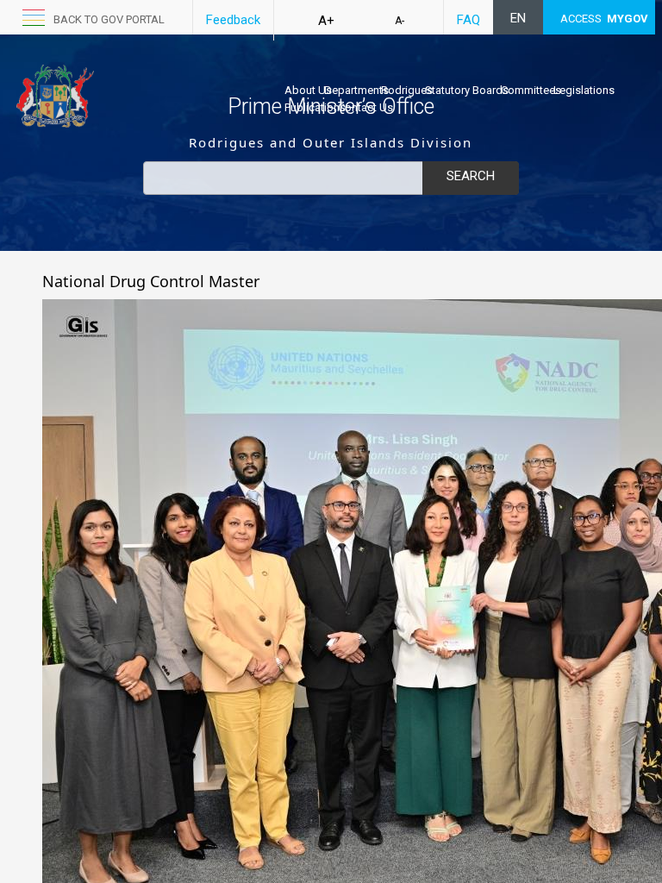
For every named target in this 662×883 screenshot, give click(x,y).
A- (399, 21)
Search (471, 176)
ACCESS (604, 18)
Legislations (584, 90)
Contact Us (365, 107)
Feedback (233, 20)
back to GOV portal (109, 19)
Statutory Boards (467, 90)
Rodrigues (407, 90)
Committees (531, 90)
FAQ (468, 20)
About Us (308, 90)
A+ (326, 20)
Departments (356, 90)
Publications (315, 107)
